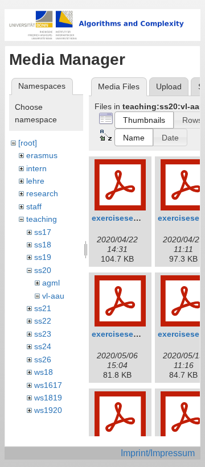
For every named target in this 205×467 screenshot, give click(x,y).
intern (36, 168)
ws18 (43, 372)
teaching (41, 219)
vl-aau (53, 295)
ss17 (42, 232)
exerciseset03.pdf (126, 333)
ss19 (42, 257)
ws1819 (48, 397)
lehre (35, 180)
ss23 (42, 333)
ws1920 (48, 410)
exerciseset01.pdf (126, 217)
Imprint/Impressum (158, 453)
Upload (169, 86)
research (42, 193)
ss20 (42, 270)
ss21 (42, 308)
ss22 (42, 320)
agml (51, 282)
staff (34, 206)
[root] (27, 142)
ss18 (42, 244)
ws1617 (48, 385)
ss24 (42, 346)
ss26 (42, 359)
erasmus (42, 155)
